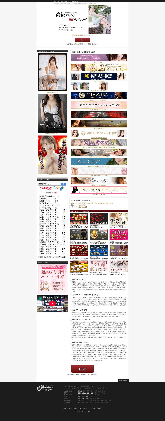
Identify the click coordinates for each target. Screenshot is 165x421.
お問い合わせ (83, 408)
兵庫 (87, 398)
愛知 (79, 207)
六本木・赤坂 (89, 203)
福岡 (79, 402)
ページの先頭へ (123, 380)
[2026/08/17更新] (99, 236)
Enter (82, 40)
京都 (83, 205)
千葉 (92, 393)
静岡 (87, 397)
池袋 (103, 203)
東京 (79, 393)
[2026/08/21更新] (79, 220)
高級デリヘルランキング (85, 411)
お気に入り (67, 408)
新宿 (83, 203)
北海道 (80, 391)
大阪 (79, 205)
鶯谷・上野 (109, 203)
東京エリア (74, 203)
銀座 (99, 203)
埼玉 (88, 393)
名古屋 (84, 207)
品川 (96, 203)
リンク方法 (92, 408)
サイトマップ (75, 408)
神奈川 (84, 393)
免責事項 (98, 408)
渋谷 (79, 203)
